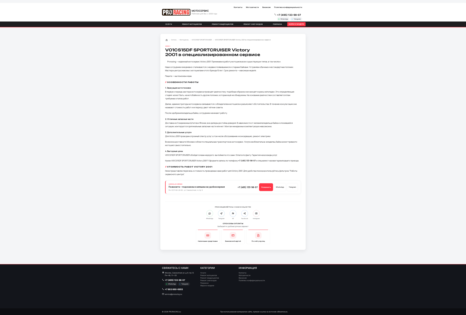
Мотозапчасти (252, 7)
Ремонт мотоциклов (192, 24)
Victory (174, 40)
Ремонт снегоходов (253, 24)
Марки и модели (296, 24)
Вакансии (266, 7)
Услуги (168, 24)
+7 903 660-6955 (174, 289)
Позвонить (266, 187)
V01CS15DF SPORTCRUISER (202, 40)
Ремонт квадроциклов (222, 24)
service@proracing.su (173, 294)
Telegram (297, 19)
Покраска (277, 24)
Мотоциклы (184, 40)
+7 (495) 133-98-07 (289, 14)
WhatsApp (284, 19)
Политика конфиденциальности (288, 7)
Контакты (238, 7)
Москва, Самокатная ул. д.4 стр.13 (179, 273)
